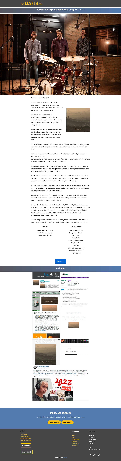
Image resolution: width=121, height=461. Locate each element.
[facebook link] (96, 455)
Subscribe (26, 446)
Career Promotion (26, 438)
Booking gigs (24, 434)
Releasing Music (25, 436)
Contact (74, 446)
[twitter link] (94, 455)
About (73, 437)
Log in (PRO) (26, 452)
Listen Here (60, 261)
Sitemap (65, 457)
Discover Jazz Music (26, 440)
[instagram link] (91, 455)
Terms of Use (75, 443)
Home (73, 435)
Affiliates (74, 441)
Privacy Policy (75, 439)
